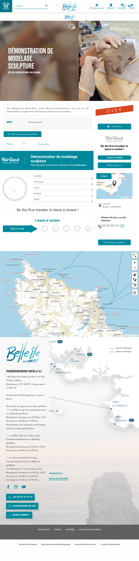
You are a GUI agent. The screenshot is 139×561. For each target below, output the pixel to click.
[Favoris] (124, 6)
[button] (130, 6)
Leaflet (124, 198)
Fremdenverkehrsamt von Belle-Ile (24, 371)
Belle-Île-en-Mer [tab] (58, 479)
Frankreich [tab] (56, 473)
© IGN (130, 198)
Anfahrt (103, 176)
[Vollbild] (134, 255)
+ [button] (135, 262)
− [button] (135, 268)
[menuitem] (69, 6)
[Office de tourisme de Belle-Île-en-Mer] (23, 352)
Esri (132, 336)
